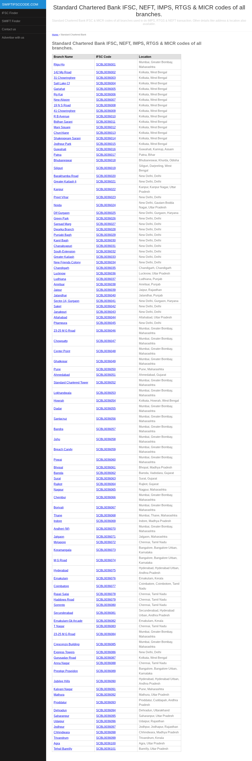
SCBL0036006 (106, 94)
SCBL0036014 (106, 138)
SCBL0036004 (106, 83)
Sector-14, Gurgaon (66, 301)
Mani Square (62, 127)
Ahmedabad (62, 374)
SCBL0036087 (106, 657)
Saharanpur (61, 715)
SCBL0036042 (106, 306)
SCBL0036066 (106, 497)
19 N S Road (62, 105)
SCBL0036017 (106, 154)
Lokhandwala (62, 392)
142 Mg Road (62, 72)
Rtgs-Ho (59, 64)
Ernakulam (61, 578)
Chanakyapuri (63, 246)
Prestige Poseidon (66, 671)
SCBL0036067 (106, 507)
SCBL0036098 (106, 732)
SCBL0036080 (106, 605)
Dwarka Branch (64, 229)
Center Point (62, 351)
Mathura (59, 694)
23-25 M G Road (64, 330)
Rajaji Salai (61, 594)
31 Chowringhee (64, 77)
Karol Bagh (61, 240)
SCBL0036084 (106, 634)
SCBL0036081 (106, 612)
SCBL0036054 (106, 400)
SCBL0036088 (106, 663)
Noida (58, 205)
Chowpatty (61, 341)
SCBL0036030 (106, 240)
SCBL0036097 (106, 726)
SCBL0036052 (106, 382)
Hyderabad (61, 570)
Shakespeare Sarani (67, 138)
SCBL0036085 (106, 644)
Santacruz (60, 418)
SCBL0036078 (106, 594)
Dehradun (60, 710)
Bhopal (58, 467)
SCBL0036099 (106, 737)
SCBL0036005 (106, 88)
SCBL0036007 (106, 99)
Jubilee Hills (62, 681)
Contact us (9, 29)
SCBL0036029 (106, 234)
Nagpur (58, 489)
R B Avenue (61, 116)
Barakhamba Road (66, 176)
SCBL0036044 (106, 317)
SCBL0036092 (106, 694)
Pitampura (60, 322)
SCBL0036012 (106, 127)
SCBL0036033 (106, 256)
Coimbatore (61, 586)
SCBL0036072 (106, 542)
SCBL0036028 (106, 229)
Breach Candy (63, 449)
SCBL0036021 (106, 181)
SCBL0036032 (106, 251)
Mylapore (60, 542)
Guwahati (60, 149)
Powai (58, 459)
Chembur (60, 497)
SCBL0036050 (106, 369)
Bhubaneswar (63, 160)
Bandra (58, 429)
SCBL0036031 (106, 246)
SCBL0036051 (106, 374)
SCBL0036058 (106, 439)
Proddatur (60, 702)
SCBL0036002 (106, 72)
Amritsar (59, 284)
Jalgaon (59, 536)
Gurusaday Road (65, 657)
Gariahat (59, 88)
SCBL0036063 (106, 478)
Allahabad (60, 317)
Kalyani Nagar (63, 689)
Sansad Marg (62, 224)
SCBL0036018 (106, 160)
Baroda (58, 473)
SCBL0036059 (106, 449)
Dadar (58, 408)
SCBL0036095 (106, 715)
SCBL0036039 (106, 289)
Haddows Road (64, 599)
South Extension (64, 251)
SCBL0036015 (106, 143)
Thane (58, 515)
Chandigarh (61, 267)
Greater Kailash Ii (65, 181)
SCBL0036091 (106, 689)
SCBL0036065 (106, 489)
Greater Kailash (64, 256)
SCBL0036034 (106, 262)
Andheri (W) (61, 528)
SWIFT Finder (11, 21)
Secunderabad (63, 612)
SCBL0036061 (106, 467)
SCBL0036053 (106, 392)
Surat (57, 478)
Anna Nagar (62, 663)
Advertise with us (13, 37)
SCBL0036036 (106, 273)
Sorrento (59, 605)
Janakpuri (60, 311)
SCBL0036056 (106, 418)
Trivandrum (61, 737)
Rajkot (58, 484)
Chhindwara (62, 732)
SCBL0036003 (106, 77)
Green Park (61, 218)
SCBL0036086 (106, 652)
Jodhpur (59, 726)
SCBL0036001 (106, 64)
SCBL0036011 (105, 121)
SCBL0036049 (106, 361)
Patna (57, 154)
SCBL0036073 (106, 550)
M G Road (60, 560)
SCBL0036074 (106, 560)
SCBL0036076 (106, 578)
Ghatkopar (60, 361)
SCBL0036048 (106, 351)
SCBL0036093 (106, 702)
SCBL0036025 (106, 212)
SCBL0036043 (106, 311)
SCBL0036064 (106, 484)
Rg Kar (58, 94)
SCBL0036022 (106, 189)
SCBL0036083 (106, 626)
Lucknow (59, 273)
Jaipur (58, 289)
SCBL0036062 (106, 473)
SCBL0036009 (106, 110)
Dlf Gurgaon (62, 212)
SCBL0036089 (106, 671)
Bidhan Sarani (63, 121)
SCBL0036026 (106, 218)
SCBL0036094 (106, 710)
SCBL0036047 (106, 341)
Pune (57, 369)
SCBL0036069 (106, 521)
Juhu (57, 439)
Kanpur (58, 189)
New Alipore (62, 99)
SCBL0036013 (106, 132)
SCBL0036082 (106, 620)
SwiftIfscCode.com (20, 4)
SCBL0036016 (106, 149)
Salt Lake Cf (62, 83)
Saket (57, 306)
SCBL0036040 (106, 295)
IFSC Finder (10, 13)
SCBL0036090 (106, 681)
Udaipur (59, 721)
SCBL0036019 (106, 168)
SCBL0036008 (106, 105)
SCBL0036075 (106, 570)
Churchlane (61, 132)
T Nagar (59, 626)
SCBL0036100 (106, 743)
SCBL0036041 (106, 301)
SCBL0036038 (106, 284)
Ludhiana (60, 279)
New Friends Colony (67, 262)
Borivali (59, 507)
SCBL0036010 (106, 116)
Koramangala (62, 550)
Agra (57, 743)
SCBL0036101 (106, 748)
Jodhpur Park (62, 143)
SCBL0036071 (106, 536)
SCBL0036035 (106, 267)
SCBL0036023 (106, 197)
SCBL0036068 (106, 515)
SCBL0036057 (106, 429)
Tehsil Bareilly (63, 748)
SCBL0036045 (106, 322)
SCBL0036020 (106, 176)
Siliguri (58, 168)
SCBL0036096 (106, 721)
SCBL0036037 (106, 279)
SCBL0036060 (106, 459)
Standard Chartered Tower (71, 382)
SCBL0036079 (106, 599)
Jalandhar (60, 295)
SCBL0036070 (106, 528)
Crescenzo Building (67, 644)
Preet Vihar (61, 197)
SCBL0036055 (106, 408)
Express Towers (64, 652)
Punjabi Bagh (63, 234)
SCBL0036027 (106, 224)
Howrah (59, 400)
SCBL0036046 (106, 330)
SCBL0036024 (106, 205)
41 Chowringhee (64, 110)
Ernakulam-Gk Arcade (68, 620)
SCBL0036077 (106, 586)
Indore (58, 521)
